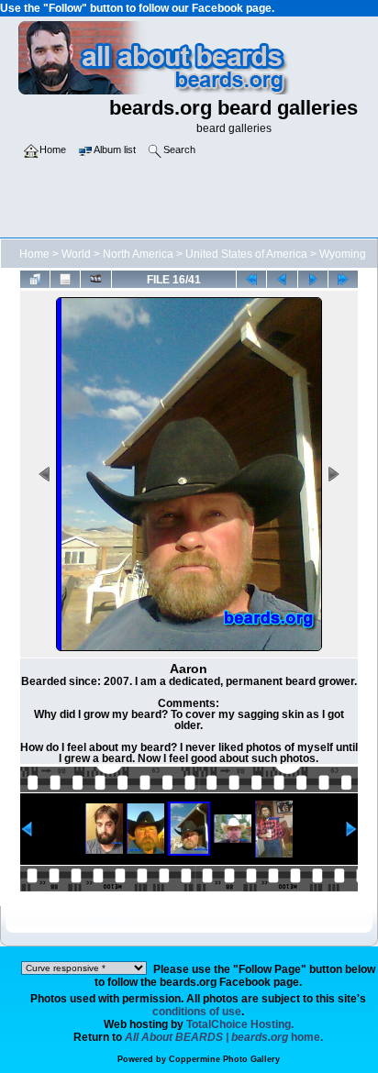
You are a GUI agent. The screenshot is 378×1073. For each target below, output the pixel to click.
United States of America (246, 254)
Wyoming (342, 254)
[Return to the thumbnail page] (35, 279)
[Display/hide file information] (65, 279)
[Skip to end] (343, 279)
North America (138, 254)
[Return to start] (251, 279)
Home (34, 254)
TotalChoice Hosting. (240, 1024)
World (76, 254)
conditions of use (196, 1011)
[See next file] (313, 279)
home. (224, 1037)
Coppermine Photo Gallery (224, 1059)
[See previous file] (281, 279)
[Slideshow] (95, 279)
